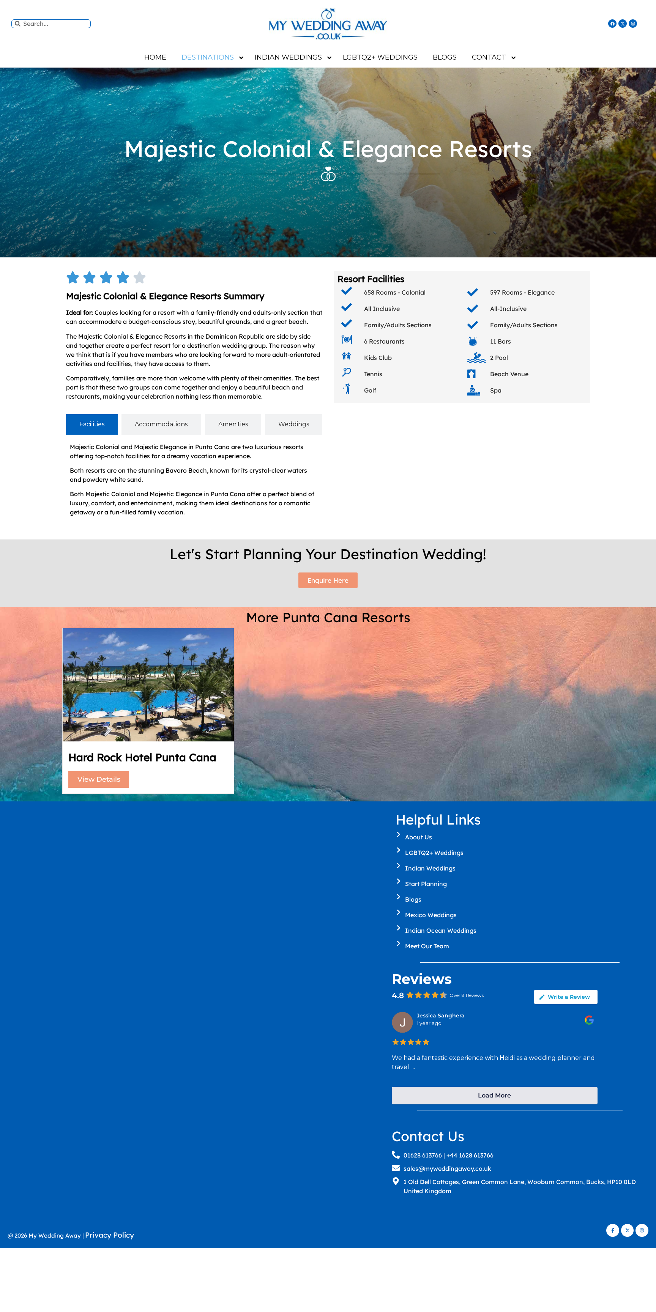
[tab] (92, 424)
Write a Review (569, 996)
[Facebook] (612, 23)
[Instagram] (633, 23)
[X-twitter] (622, 23)
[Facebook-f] (612, 1230)
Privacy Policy (109, 1234)
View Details (98, 779)
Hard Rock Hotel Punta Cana (142, 757)
